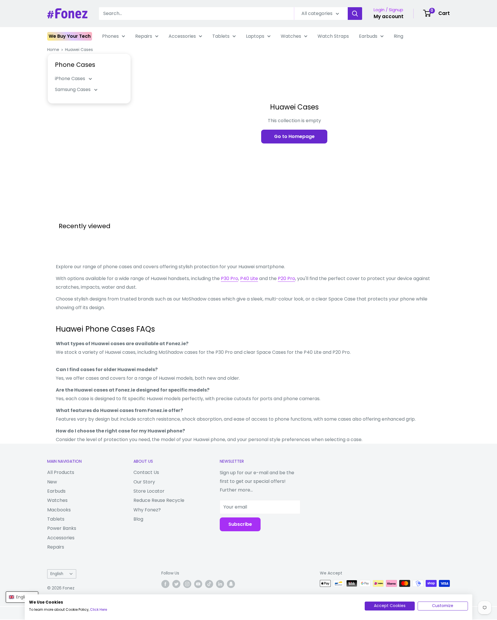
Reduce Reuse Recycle (158, 500)
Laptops (255, 36)
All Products (60, 472)
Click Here (98, 609)
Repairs (143, 36)
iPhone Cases (70, 78)
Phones (110, 36)
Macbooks (59, 509)
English (56, 573)
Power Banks (61, 528)
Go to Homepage (294, 136)
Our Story (144, 482)
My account (389, 16)
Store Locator (149, 491)
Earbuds (368, 36)
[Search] (355, 13)
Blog (138, 519)
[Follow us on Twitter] (176, 584)
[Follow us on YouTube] (198, 584)
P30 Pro (229, 278)
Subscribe (240, 524)
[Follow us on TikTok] (209, 584)
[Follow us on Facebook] (165, 584)
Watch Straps (333, 36)
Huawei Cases (79, 49)
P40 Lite (249, 278)
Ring (398, 36)
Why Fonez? (147, 509)
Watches (291, 36)
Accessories (182, 36)
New (52, 482)
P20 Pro (286, 278)
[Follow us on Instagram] (187, 584)
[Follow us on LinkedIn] (220, 584)
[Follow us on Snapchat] (231, 584)
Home (53, 49)
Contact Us (146, 472)
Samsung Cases (73, 89)
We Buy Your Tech (70, 36)
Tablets (221, 36)
